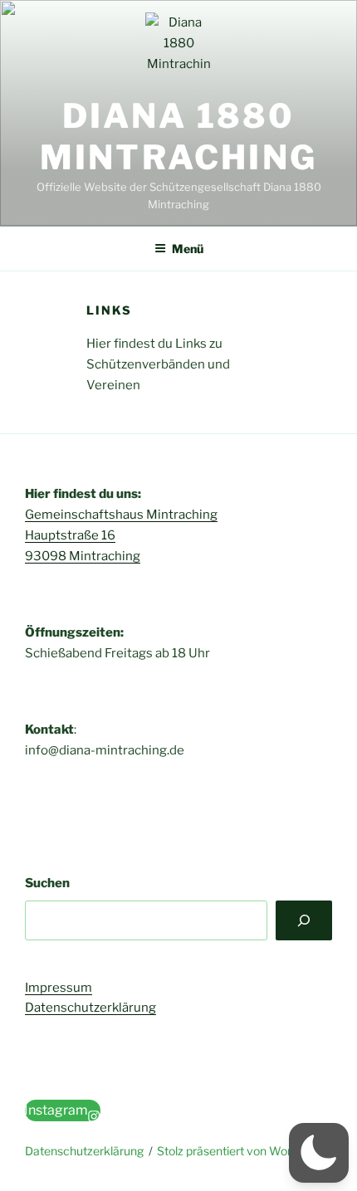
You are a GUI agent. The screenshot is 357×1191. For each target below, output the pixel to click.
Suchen (47, 883)
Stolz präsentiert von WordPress (243, 1151)
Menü (187, 249)
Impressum (58, 987)
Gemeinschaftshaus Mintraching (121, 514)
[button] (319, 1153)
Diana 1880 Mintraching (178, 136)
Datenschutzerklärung (90, 1007)
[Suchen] (304, 920)
